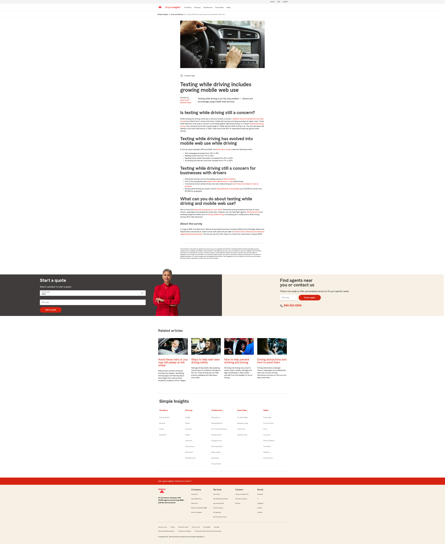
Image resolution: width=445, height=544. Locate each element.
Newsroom (194, 503)
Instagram (260, 503)
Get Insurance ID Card (219, 517)
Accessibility (206, 527)
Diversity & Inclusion (241, 498)
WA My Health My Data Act (166, 531)
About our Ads (162, 527)
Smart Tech (241, 429)
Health (187, 435)
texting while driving (216, 214)
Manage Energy (242, 423)
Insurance (188, 441)
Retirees (237, 503)
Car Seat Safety (242, 417)
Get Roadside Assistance (220, 498)
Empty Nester (216, 464)
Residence (162, 435)
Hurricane (266, 435)
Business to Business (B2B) (199, 508)
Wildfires (266, 452)
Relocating (215, 458)
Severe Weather (268, 441)
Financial (188, 429)
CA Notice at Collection (184, 531)
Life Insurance (190, 446)
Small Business (190, 458)
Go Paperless (217, 512)
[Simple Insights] (173, 8)
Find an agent (309, 298)
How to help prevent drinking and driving (236, 361)
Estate (187, 423)
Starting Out (215, 417)
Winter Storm (268, 458)
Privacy (172, 527)
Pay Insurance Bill (218, 503)
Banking (162, 423)
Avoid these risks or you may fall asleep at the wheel (173, 362)
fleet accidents (229, 179)
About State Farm (196, 498)
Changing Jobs (216, 441)
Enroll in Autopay (218, 508)
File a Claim (216, 494)
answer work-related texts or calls (219, 181)
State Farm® (185, 101)
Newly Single (215, 452)
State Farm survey (223, 149)
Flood (265, 429)
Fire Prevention (268, 423)
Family (161, 429)
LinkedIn (259, 508)
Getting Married (216, 423)
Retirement (189, 452)
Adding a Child (216, 435)
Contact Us (194, 494)
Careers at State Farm (242, 494)
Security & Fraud (183, 527)
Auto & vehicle (164, 417)
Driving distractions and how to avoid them (271, 361)
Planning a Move (217, 446)
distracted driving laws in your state (208, 210)
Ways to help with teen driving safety (205, 361)
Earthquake (267, 417)
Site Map (216, 527)
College (187, 417)
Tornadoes (266, 446)
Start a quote (50, 310)
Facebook (260, 494)
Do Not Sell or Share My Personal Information (208, 531)
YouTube (259, 512)
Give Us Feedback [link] (196, 512)
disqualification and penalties (228, 189)
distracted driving (253, 212)
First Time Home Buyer (219, 429)
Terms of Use (196, 527)
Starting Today (242, 435)
